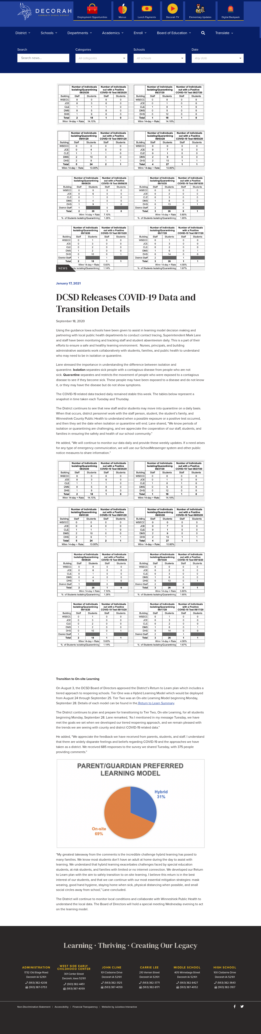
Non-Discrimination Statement (34, 1006)
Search (22, 50)
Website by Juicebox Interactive (119, 1006)
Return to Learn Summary (155, 703)
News (63, 268)
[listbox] (224, 33)
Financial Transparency (85, 1006)
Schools (139, 50)
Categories (83, 50)
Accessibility (62, 1006)
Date (195, 50)
